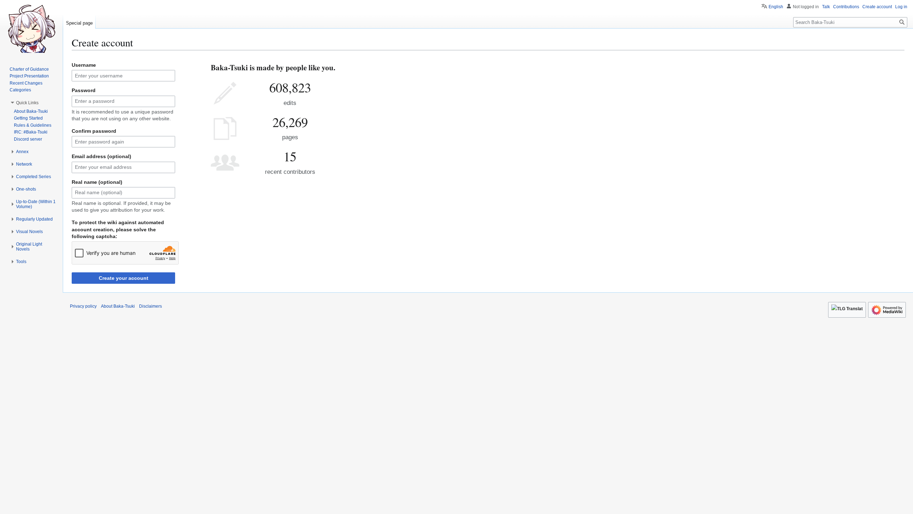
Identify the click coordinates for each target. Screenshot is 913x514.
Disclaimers (150, 306)
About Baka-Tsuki (118, 306)
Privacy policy (83, 306)
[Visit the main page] (31, 28)
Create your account (123, 278)
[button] (27, 102)
